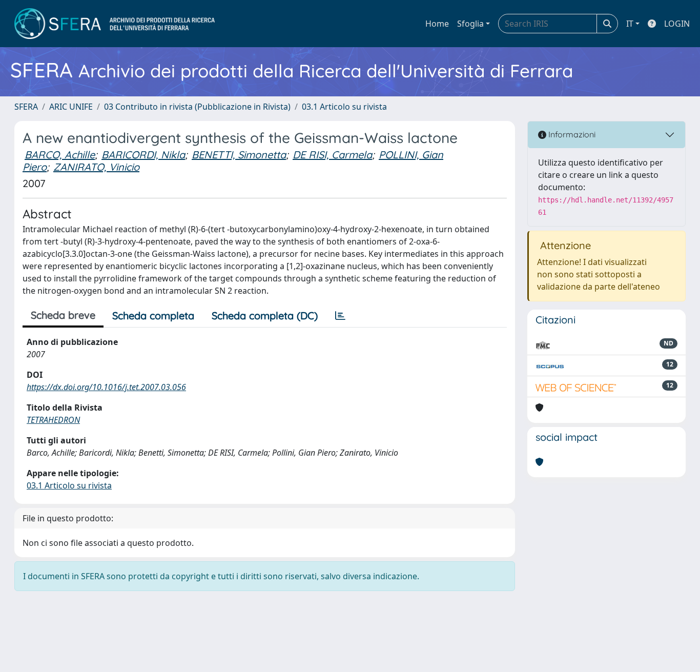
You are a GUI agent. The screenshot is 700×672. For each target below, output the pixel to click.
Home (437, 23)
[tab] (340, 316)
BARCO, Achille (60, 154)
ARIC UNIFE (71, 106)
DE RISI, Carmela (332, 154)
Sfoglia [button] (470, 23)
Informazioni (570, 134)
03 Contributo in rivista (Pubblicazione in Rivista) (197, 106)
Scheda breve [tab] (63, 315)
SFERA (26, 106)
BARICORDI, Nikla (143, 154)
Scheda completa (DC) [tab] (265, 315)
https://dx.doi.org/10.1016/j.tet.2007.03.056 (106, 387)
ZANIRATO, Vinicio (96, 166)
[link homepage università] (114, 23)
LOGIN (677, 23)
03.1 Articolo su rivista (344, 106)
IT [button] (629, 23)
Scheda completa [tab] (153, 315)
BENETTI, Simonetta (239, 154)
